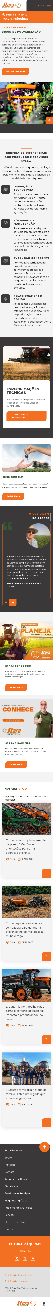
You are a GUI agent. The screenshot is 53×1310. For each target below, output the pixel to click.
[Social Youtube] (33, 1258)
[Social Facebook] (17, 1258)
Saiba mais (13, 496)
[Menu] (49, 5)
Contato (9, 1172)
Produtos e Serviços (17, 1193)
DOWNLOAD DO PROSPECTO (20, 416)
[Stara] (11, 5)
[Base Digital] (44, 1303)
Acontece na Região (16, 1179)
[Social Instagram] (25, 1258)
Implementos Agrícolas (18, 1207)
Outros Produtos (15, 1222)
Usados (9, 1229)
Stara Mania (11, 1186)
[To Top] (44, 1147)
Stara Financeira (14, 1150)
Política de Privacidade (18, 1275)
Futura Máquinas (15, 18)
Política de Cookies (16, 1281)
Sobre (8, 1157)
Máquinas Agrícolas (16, 1200)
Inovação (10, 1164)
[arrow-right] (49, 120)
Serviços (9, 1215)
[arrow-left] (3, 120)
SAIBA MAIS (16, 687)
